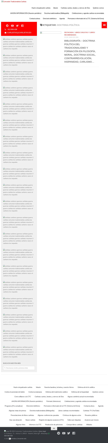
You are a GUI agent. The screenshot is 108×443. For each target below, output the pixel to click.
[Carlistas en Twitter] (17, 26)
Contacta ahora (34, 18)
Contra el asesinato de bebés (15, 392)
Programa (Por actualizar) (14, 406)
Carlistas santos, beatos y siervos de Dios (75, 8)
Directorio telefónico (50, 18)
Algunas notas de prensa (17, 410)
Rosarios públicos (91, 415)
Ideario (55, 8)
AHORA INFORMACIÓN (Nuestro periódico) (25, 13)
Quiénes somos (98, 8)
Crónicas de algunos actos (72, 415)
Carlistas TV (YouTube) (91, 410)
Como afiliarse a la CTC (22, 396)
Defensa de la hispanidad (80, 392)
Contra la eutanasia (35, 392)
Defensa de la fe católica (86, 387)
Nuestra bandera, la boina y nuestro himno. (59, 387)
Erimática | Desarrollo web (18, 438)
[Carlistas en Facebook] (22, 26)
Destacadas (69, 32)
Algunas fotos (20, 424)
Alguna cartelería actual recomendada (81, 396)
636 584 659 (8, 436)
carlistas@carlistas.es (19, 33)
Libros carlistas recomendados (68, 410)
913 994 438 (12, 29)
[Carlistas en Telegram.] (7, 26)
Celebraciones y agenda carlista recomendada (88, 13)
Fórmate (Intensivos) (53, 401)
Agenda (62, 18)
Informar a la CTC (35, 424)
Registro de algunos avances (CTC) (51, 420)
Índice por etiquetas (74, 420)
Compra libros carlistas (74, 424)
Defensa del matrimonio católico (57, 392)
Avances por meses (92, 420)
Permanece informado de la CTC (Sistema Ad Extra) (86, 18)
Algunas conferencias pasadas (48, 415)
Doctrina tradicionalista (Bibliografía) (56, 13)
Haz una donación (15, 420)
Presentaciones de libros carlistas (22, 415)
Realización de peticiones (54, 424)
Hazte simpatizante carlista (41, 8)
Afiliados (89, 424)
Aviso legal (42, 431)
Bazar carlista (30, 420)
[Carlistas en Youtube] (12, 26)
